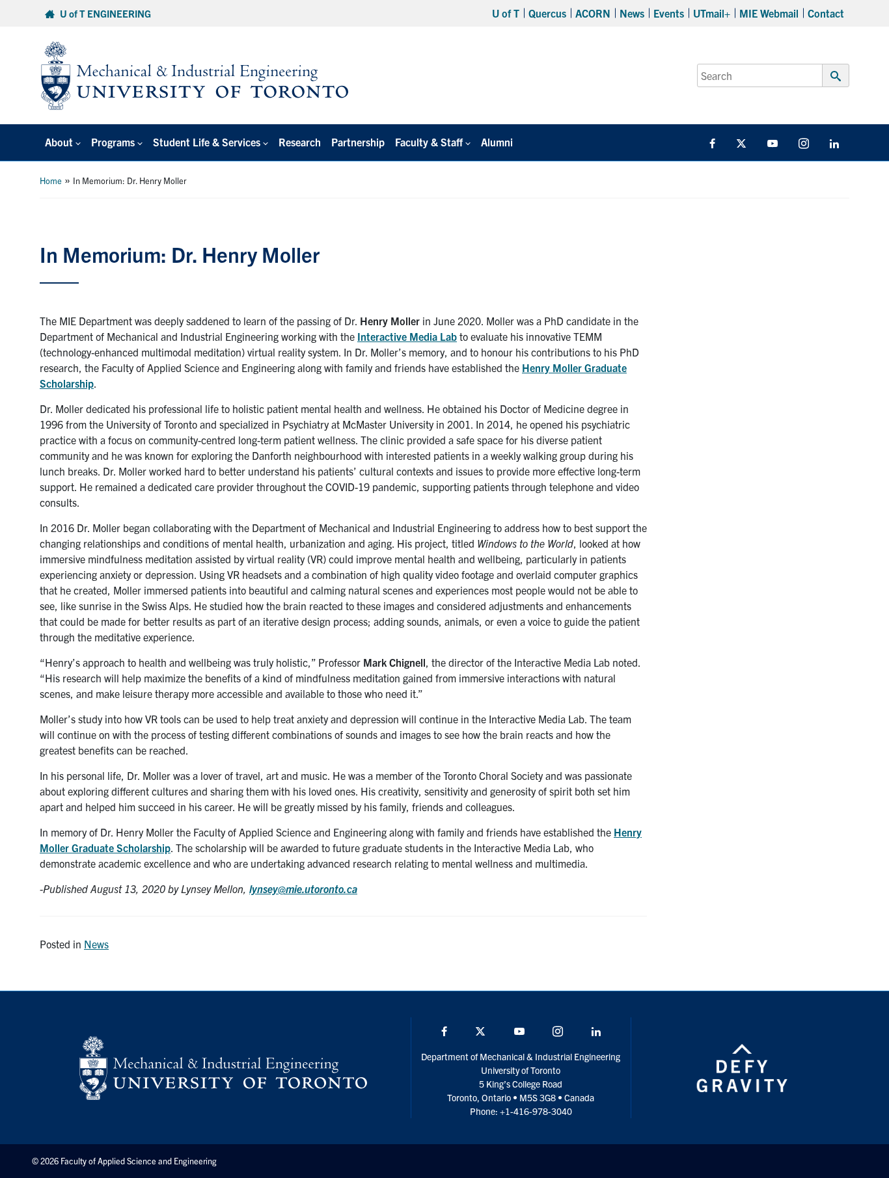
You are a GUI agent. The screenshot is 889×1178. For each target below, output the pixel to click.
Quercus (547, 13)
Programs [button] (113, 141)
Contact (826, 13)
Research (300, 141)
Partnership (358, 141)
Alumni (497, 141)
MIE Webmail (769, 13)
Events (668, 13)
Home (51, 180)
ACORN (592, 13)
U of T (505, 13)
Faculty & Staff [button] (429, 141)
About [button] (59, 141)
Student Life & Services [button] (206, 141)
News (632, 13)
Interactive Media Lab (407, 336)
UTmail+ (711, 13)
